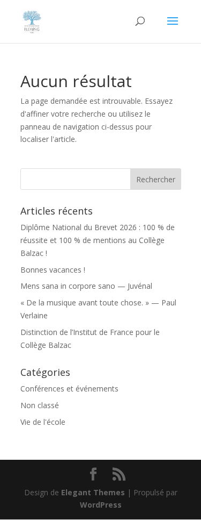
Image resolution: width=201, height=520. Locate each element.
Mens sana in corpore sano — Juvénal (86, 286)
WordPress (101, 505)
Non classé (39, 405)
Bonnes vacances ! (52, 270)
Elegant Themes (93, 492)
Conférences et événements (69, 388)
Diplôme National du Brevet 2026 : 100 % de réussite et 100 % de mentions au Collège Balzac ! (97, 240)
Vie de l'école (42, 422)
